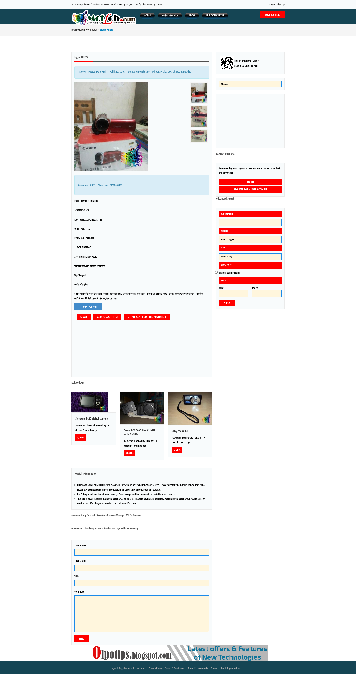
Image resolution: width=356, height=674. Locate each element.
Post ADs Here (272, 15)
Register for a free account (250, 189)
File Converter (215, 15)
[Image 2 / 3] (199, 116)
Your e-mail (80, 561)
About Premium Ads (198, 668)
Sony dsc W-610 (180, 431)
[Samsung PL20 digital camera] (93, 402)
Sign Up (281, 4)
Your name (80, 545)
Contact (215, 668)
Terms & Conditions (174, 668)
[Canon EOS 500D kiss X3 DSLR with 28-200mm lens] (142, 408)
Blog (192, 15)
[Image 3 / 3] (199, 136)
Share (83, 317)
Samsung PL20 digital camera (91, 418)
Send (81, 638)
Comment (79, 591)
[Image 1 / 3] (130, 126)
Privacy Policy (155, 668)
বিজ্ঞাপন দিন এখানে (170, 15)
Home (147, 15)
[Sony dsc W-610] (190, 408)
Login (272, 4)
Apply (227, 303)
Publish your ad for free (233, 668)
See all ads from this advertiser (147, 317)
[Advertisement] (178, 44)
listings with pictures (229, 272)
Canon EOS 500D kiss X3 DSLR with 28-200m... (140, 432)
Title (76, 576)
